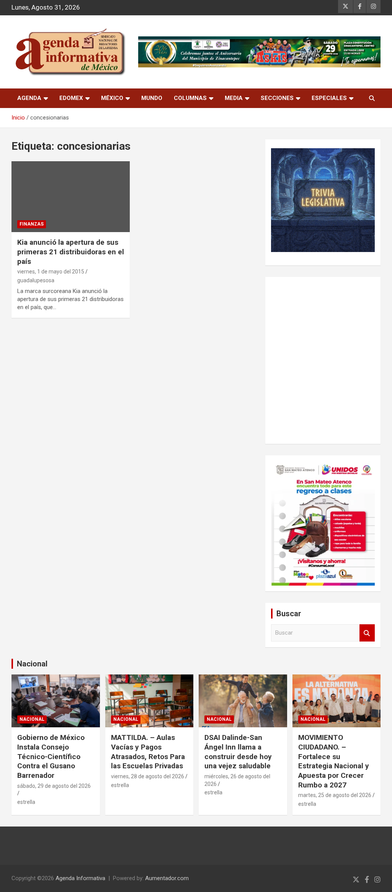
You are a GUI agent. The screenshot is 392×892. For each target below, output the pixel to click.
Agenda (29, 98)
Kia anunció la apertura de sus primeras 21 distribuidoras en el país (70, 251)
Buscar (367, 633)
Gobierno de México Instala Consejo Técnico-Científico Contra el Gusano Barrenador (51, 756)
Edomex (71, 98)
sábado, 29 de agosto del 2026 (54, 786)
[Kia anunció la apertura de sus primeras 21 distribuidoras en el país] (70, 196)
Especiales (329, 98)
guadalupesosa (35, 280)
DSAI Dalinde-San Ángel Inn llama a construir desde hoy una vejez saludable (238, 751)
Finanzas (32, 224)
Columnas (190, 98)
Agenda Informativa (80, 878)
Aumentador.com (167, 878)
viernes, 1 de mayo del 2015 (50, 271)
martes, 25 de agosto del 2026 (334, 795)
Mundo (151, 98)
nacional (32, 719)
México (112, 98)
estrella (26, 802)
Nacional (32, 663)
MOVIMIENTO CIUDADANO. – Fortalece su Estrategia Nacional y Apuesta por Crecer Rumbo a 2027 (333, 761)
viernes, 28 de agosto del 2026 (147, 776)
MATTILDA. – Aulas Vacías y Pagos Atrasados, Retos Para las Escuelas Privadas (148, 751)
